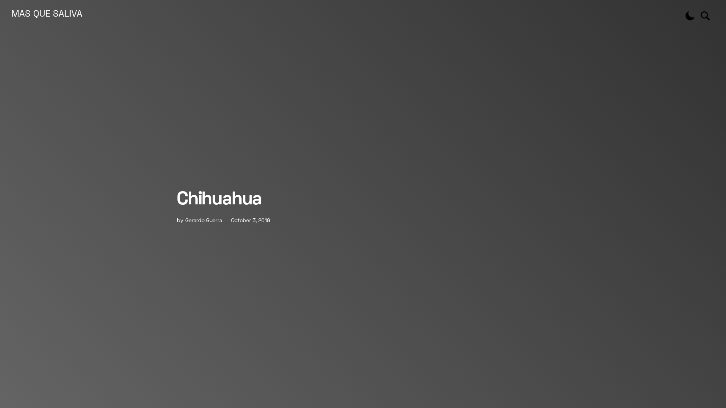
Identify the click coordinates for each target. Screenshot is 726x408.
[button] (690, 16)
